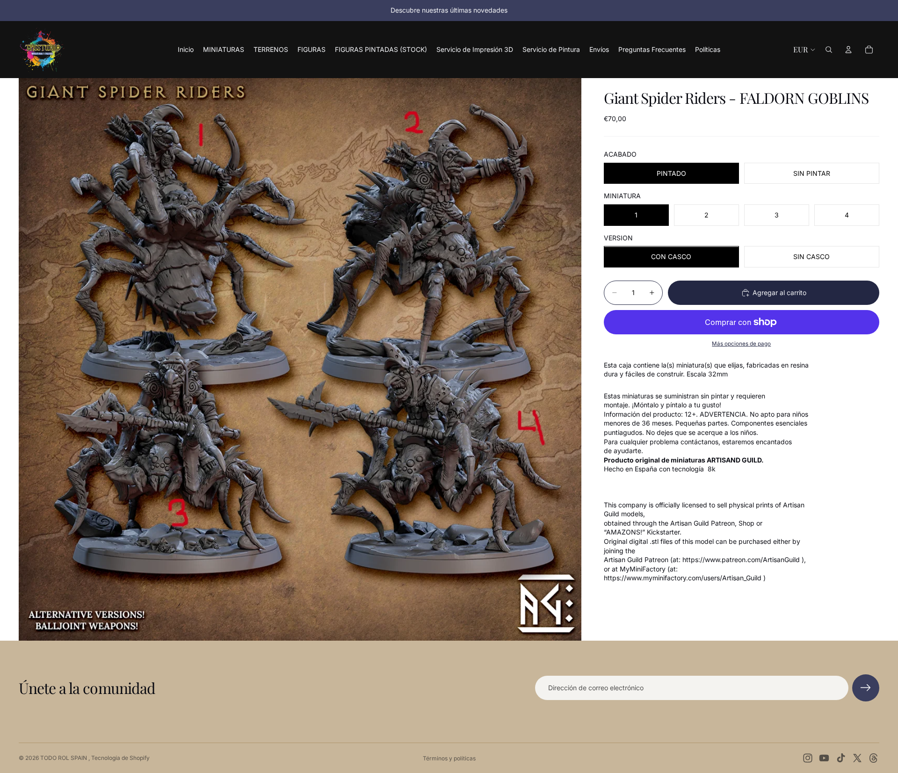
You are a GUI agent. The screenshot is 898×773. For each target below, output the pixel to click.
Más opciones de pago (741, 343)
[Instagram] (807, 758)
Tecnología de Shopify (120, 757)
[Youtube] (824, 758)
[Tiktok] (841, 758)
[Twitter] (857, 758)
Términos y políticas (449, 758)
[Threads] (873, 758)
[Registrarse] (865, 687)
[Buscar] (828, 49)
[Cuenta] (848, 49)
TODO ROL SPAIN (64, 757)
